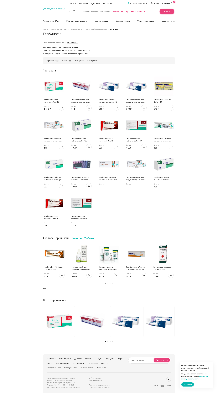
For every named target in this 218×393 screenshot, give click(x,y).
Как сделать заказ (54, 368)
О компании (51, 359)
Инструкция (79, 61)
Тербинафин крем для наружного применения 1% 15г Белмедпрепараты (81, 102)
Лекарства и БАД (51, 21)
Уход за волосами (145, 21)
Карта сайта (101, 368)
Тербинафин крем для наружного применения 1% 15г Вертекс (135, 102)
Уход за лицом (123, 21)
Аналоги (66, 61)
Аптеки (72, 3)
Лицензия (83, 3)
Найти (167, 11)
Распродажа (109, 359)
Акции (120, 359)
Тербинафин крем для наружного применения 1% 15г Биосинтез (163, 140)
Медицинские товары (76, 21)
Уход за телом (168, 21)
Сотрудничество (70, 368)
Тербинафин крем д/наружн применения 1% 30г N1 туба (108, 102)
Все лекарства (92, 363)
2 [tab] (107, 283)
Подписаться (162, 360)
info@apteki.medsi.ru (96, 380)
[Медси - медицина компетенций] (54, 9)
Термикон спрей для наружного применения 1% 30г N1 (108, 269)
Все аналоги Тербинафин (84, 238)
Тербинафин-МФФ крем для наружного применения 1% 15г (53, 269)
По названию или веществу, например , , (112, 11)
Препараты (52, 61)
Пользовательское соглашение (99, 387)
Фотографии (92, 61)
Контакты (107, 3)
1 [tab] (105, 283)
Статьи (49, 363)
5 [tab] (112, 283)
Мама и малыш (101, 21)
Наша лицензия (65, 359)
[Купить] (61, 108)
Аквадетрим (118, 11)
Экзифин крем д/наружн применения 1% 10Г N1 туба (135, 269)
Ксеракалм (140, 11)
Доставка (95, 3)
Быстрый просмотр (54, 86)
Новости (104, 363)
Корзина (168, 3)
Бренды (99, 359)
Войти (156, 3)
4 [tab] (110, 283)
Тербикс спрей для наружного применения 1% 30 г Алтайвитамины (81, 269)
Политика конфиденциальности (99, 385)
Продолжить (187, 384)
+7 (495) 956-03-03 (138, 3)
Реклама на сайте (86, 368)
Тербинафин (72, 42)
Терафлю (129, 11)
